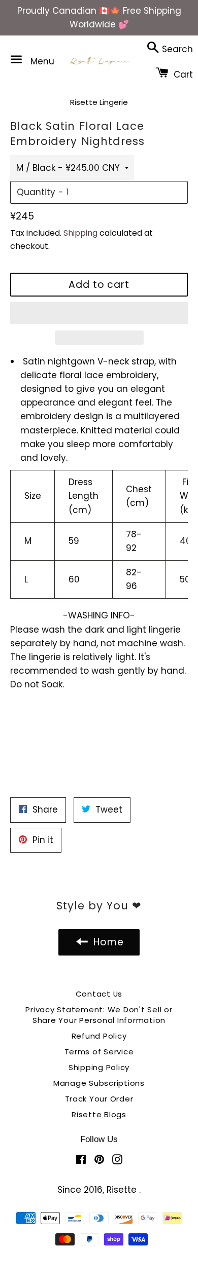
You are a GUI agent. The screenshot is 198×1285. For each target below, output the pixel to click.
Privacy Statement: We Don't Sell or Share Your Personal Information (98, 1014)
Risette (123, 1190)
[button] (99, 313)
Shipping (80, 233)
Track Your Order (99, 1098)
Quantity (36, 192)
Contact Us (99, 993)
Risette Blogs (99, 1114)
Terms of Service (99, 1051)
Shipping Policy (99, 1067)
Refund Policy (99, 1036)
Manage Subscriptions (99, 1083)
